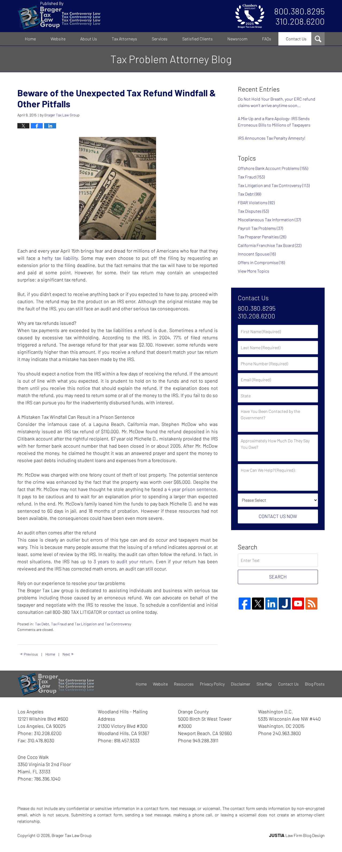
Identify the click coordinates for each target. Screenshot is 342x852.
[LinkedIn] (271, 604)
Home (30, 38)
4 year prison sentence (192, 489)
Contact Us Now (278, 516)
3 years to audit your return (123, 561)
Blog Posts (315, 683)
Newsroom (237, 38)
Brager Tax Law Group (72, 835)
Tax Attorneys (124, 38)
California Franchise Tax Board (269, 245)
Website (57, 38)
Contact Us (296, 38)
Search (278, 577)
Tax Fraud (59, 624)
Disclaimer (240, 683)
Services (160, 38)
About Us (88, 38)
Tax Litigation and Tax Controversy (103, 624)
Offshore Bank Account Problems (273, 168)
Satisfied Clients (197, 38)
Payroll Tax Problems (260, 228)
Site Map (264, 683)
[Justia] (285, 604)
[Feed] (311, 604)
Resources (184, 683)
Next (68, 653)
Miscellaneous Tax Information (269, 219)
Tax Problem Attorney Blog (58, 16)
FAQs (266, 38)
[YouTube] (298, 604)
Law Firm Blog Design (297, 835)
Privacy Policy (212, 683)
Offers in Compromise (261, 262)
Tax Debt (42, 624)
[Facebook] (245, 604)
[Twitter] (258, 604)
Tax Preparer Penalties (262, 236)
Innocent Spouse (257, 253)
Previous (29, 653)
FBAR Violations (256, 202)
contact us (119, 612)
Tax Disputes (253, 211)
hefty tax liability (60, 258)
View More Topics (253, 270)
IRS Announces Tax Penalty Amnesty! (271, 137)
